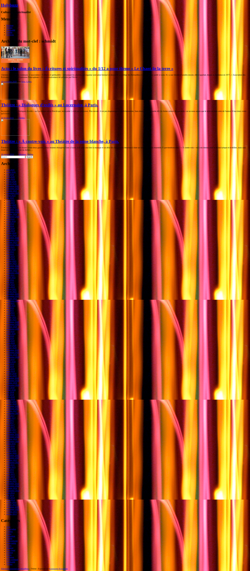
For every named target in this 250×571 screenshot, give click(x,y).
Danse (8, 534)
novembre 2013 (12, 509)
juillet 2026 (10, 172)
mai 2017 (10, 423)
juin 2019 (10, 364)
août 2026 (10, 170)
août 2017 (10, 416)
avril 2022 (10, 284)
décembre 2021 (12, 294)
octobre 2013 (11, 512)
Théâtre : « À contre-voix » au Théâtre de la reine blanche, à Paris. (60, 141)
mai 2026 (10, 174)
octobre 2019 (11, 355)
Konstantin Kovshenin (58, 569)
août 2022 (10, 275)
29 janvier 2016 (7, 154)
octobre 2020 (11, 327)
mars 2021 (10, 315)
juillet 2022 (10, 277)
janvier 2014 (11, 505)
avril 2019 (10, 369)
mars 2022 (10, 287)
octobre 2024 (11, 214)
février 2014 (11, 502)
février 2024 (11, 233)
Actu (23, 82)
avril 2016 (10, 446)
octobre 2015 (11, 460)
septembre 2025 (12, 193)
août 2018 (10, 388)
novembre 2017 (12, 409)
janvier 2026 (11, 184)
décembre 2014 (12, 484)
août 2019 (10, 359)
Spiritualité (10, 30)
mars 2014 (10, 500)
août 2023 (10, 247)
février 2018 (11, 402)
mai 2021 (10, 310)
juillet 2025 (10, 195)
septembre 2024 (12, 217)
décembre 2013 (12, 507)
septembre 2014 (12, 491)
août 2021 (10, 303)
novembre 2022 (12, 268)
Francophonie (12, 541)
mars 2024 (10, 231)
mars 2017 (10, 427)
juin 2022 (10, 280)
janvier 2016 (11, 453)
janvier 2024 (11, 235)
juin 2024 (10, 224)
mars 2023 (10, 259)
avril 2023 (10, 256)
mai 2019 (10, 366)
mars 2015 (10, 477)
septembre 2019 (12, 357)
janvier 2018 (11, 404)
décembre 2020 (12, 322)
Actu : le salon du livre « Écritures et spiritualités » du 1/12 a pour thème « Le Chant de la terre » (87, 68)
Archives (10, 35)
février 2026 (11, 181)
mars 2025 (10, 203)
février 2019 (11, 373)
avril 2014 (10, 498)
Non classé (10, 550)
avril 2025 (10, 200)
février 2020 (11, 345)
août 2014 (10, 493)
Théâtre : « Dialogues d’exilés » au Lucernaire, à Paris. (49, 105)
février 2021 (11, 317)
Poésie (9, 555)
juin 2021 (10, 308)
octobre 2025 (11, 191)
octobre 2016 (11, 439)
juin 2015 (10, 469)
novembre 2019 (12, 352)
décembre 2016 (12, 434)
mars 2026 (10, 179)
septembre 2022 (12, 273)
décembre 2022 (12, 266)
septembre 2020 (12, 329)
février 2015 (11, 479)
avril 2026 (10, 177)
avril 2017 (10, 425)
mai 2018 (10, 395)
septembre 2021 (12, 301)
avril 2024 (10, 228)
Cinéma (9, 531)
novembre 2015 (12, 458)
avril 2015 (10, 474)
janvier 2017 (11, 432)
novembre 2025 (12, 188)
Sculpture (10, 557)
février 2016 (11, 451)
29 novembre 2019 (9, 82)
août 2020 (10, 331)
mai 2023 (10, 254)
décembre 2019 (12, 350)
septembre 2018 (12, 385)
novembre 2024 (12, 212)
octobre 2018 (11, 383)
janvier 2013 (11, 514)
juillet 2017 (10, 418)
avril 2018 (10, 397)
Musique (9, 25)
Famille (9, 32)
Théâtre (9, 28)
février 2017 (11, 430)
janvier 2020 (11, 348)
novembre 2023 (12, 240)
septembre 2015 (12, 462)
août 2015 (10, 465)
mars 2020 (10, 343)
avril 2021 (10, 313)
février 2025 (11, 205)
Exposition (10, 536)
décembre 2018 (12, 378)
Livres (29, 82)
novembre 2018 (12, 380)
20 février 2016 (7, 118)
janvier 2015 (11, 481)
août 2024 (10, 219)
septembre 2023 (12, 245)
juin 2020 (10, 336)
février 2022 (11, 289)
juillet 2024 (10, 221)
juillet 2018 (10, 390)
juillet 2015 (10, 467)
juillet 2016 (10, 444)
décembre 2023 (12, 238)
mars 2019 (10, 371)
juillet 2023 (10, 249)
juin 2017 (10, 420)
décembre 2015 (12, 455)
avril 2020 (10, 341)
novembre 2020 (12, 324)
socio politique (12, 560)
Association (11, 529)
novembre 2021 (12, 296)
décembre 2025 (12, 186)
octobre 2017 (11, 411)
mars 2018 (10, 399)
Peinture (9, 552)
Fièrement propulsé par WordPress (15, 569)
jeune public (11, 543)
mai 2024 (10, 226)
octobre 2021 (11, 299)
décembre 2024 (12, 210)
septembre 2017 (12, 413)
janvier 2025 (11, 207)
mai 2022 (10, 282)
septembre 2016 (12, 441)
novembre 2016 (12, 437)
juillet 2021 (10, 306)
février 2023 (11, 261)
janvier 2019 (11, 376)
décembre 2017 (12, 406)
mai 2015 (10, 472)
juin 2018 (10, 392)
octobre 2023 (11, 242)
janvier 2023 (11, 263)
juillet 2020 (10, 334)
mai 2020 (10, 338)
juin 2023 (10, 252)
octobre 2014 (11, 488)
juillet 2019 (10, 362)
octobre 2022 (11, 270)
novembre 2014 (12, 486)
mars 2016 (10, 448)
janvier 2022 (11, 292)
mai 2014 (10, 495)
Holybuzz (9, 5)
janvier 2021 (11, 320)
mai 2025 (10, 198)
